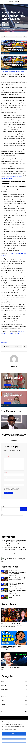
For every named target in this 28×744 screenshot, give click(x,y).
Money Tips (11, 29)
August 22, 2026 (4, 649)
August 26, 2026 (12, 586)
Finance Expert (4, 689)
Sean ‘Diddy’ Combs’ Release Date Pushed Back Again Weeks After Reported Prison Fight (14, 435)
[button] (26, 1)
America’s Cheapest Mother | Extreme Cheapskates (13, 544)
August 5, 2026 (17, 437)
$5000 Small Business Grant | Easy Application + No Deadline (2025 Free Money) (15, 541)
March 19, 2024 (7, 381)
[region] (14, 732)
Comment (6, 456)
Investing (3, 696)
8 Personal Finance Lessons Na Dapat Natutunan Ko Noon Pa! (11, 647)
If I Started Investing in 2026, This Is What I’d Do (13, 668)
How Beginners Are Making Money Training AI (15, 547)
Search (2, 506)
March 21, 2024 (4, 29)
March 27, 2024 (7, 399)
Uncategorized (4, 708)
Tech (2, 700)
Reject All (14, 741)
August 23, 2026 (4, 628)
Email (5, 478)
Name (5, 472)
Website (5, 483)
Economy (3, 685)
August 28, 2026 (12, 575)
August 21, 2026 (4, 670)
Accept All (14, 733)
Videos (3, 711)
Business (3, 681)
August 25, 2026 (12, 593)
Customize (14, 737)
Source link (4, 342)
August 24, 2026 (12, 598)
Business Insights (14, 2)
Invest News (3, 8)
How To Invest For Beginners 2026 (12, 553)
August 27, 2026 (12, 580)
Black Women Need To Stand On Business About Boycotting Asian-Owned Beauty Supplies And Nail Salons (12, 625)
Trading (3, 704)
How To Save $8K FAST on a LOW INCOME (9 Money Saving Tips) (15, 550)
